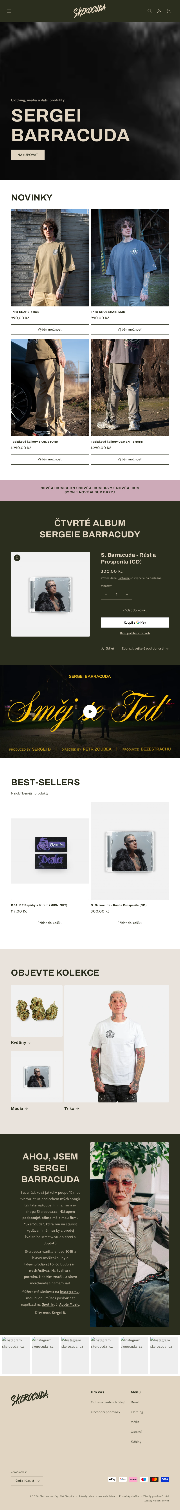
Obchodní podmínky (105, 1412)
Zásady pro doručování (156, 1496)
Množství (106, 585)
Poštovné (124, 578)
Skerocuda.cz (47, 1496)
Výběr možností (50, 329)
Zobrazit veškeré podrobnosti (143, 648)
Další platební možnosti (135, 633)
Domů (135, 1402)
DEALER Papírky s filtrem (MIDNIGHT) (39, 905)
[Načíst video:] (90, 711)
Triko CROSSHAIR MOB (108, 311)
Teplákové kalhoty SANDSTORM (34, 441)
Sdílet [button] (110, 648)
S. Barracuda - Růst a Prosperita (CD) (119, 905)
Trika (69, 1108)
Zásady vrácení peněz (156, 1500)
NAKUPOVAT (28, 155)
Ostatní (136, 1432)
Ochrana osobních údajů (108, 1402)
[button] (9, 11)
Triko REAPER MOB (25, 311)
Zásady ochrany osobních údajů (97, 1496)
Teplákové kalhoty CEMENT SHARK (117, 441)
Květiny (18, 1042)
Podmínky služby (129, 1496)
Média (17, 1108)
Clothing (137, 1412)
